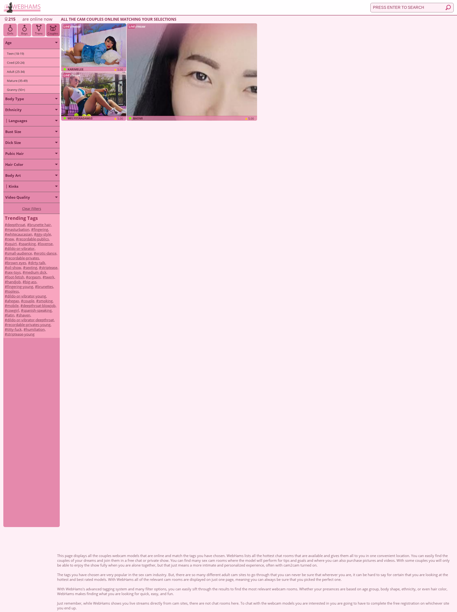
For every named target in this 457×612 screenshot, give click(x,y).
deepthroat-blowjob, (39, 305)
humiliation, (36, 329)
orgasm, (35, 277)
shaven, (25, 315)
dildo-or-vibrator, (21, 248)
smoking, (46, 300)
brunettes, (45, 286)
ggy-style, (44, 234)
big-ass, (31, 281)
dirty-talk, (38, 262)
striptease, (49, 267)
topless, (13, 291)
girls (10, 33)
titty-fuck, (15, 329)
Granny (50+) (16, 90)
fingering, (41, 229)
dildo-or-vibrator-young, (27, 296)
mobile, (13, 305)
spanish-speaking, (38, 310)
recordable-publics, (34, 239)
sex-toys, (14, 272)
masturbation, (18, 229)
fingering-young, (20, 286)
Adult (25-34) (16, 71)
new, (11, 239)
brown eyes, (17, 262)
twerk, (50, 277)
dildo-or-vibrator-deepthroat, (31, 319)
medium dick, (36, 272)
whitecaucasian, (20, 234)
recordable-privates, (23, 258)
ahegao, (13, 300)
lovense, (47, 243)
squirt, (12, 243)
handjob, (14, 281)
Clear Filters (31, 208)
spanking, (29, 243)
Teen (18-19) (15, 53)
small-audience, (20, 253)
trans (39, 33)
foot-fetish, (16, 277)
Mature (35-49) (17, 81)
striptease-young (21, 334)
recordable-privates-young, (29, 324)
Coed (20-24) (16, 62)
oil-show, (14, 267)
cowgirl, (13, 310)
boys (24, 33)
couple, (29, 300)
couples (53, 33)
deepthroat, (16, 224)
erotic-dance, (46, 253)
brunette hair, (41, 224)
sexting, (31, 267)
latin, (11, 315)
